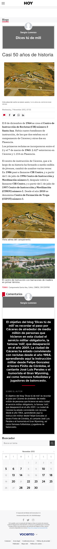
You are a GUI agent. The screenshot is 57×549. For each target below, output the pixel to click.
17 (43, 475)
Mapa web (24, 544)
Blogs (5, 20)
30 (36, 488)
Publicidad (16, 544)
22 (28, 481)
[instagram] (33, 520)
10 (43, 469)
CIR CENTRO (45, 287)
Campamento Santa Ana (18, 287)
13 (13, 475)
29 (28, 488)
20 (13, 481)
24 (43, 481)
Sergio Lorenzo (28, 32)
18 (51, 475)
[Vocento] (28, 534)
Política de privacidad (43, 541)
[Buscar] (52, 443)
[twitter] (28, 520)
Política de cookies (36, 544)
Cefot (30, 287)
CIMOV (36, 287)
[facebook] (23, 520)
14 (21, 475)
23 (36, 481)
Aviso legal (16, 541)
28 (21, 488)
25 (51, 481)
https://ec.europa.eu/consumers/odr (37, 528)
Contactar (8, 541)
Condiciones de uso (28, 541)
